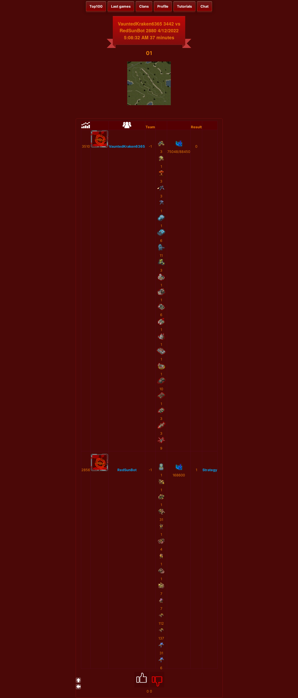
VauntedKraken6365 (127, 146)
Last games (121, 6)
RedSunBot (127, 470)
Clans (144, 6)
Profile (162, 6)
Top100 (96, 6)
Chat (204, 6)
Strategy (209, 470)
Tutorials (184, 6)
